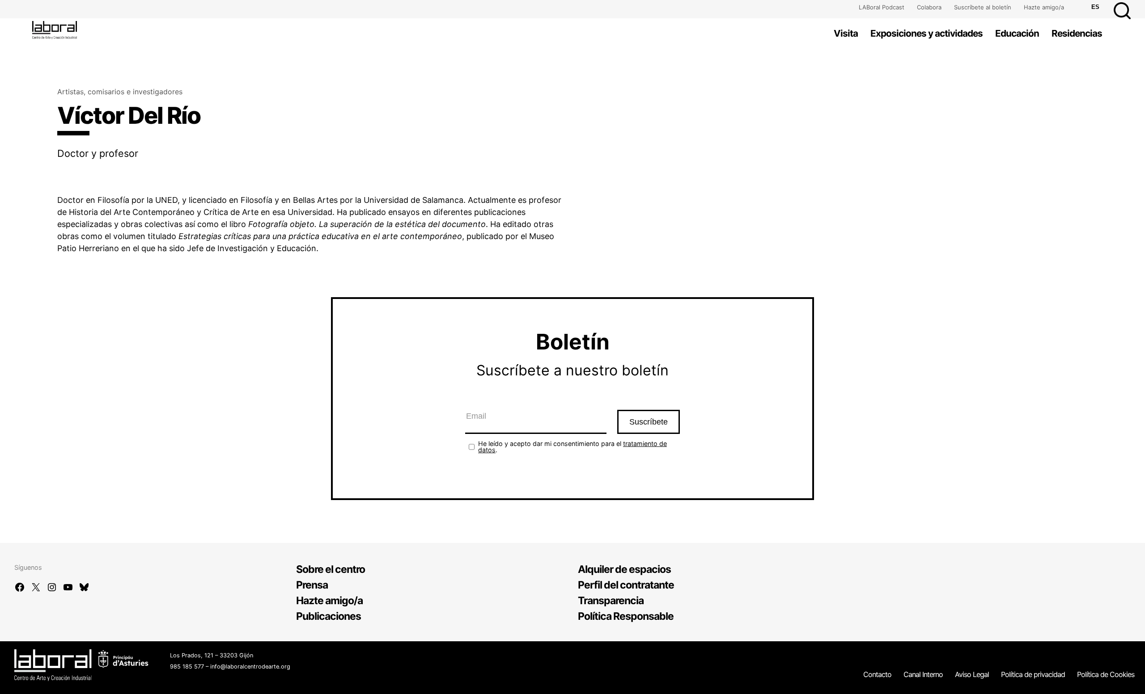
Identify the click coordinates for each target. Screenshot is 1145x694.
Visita (846, 33)
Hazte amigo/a (1044, 7)
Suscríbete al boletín (982, 7)
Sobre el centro (330, 569)
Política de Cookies (1105, 674)
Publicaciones (328, 616)
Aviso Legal (972, 674)
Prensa (312, 585)
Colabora (929, 7)
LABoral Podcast (881, 7)
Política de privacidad (1033, 674)
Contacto (877, 674)
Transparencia (611, 600)
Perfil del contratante (626, 585)
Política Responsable (626, 616)
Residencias (1077, 33)
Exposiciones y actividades (926, 33)
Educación (1017, 33)
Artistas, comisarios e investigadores (119, 91)
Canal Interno (923, 674)
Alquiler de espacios (624, 569)
